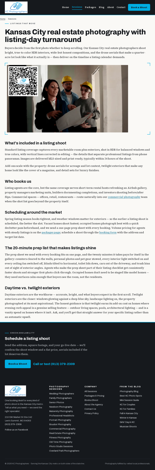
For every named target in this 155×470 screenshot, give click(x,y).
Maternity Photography (61, 411)
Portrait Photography (60, 420)
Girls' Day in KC (127, 422)
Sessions (77, 6)
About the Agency (93, 404)
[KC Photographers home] (16, 7)
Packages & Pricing (94, 396)
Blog (101, 7)
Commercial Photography (62, 429)
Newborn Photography (60, 407)
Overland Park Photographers (64, 451)
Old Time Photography (60, 442)
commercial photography (124, 197)
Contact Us (90, 409)
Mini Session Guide (129, 400)
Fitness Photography (60, 437)
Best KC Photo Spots (131, 396)
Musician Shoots (128, 426)
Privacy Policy (91, 413)
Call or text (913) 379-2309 (54, 364)
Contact (121, 7)
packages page (51, 232)
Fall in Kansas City (129, 413)
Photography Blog (129, 391)
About (110, 7)
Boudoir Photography (60, 424)
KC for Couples (127, 404)
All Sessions (90, 391)
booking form (108, 232)
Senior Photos (56, 402)
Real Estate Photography (62, 433)
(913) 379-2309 (13, 424)
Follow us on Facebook (16, 429)
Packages (90, 7)
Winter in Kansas (128, 418)
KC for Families (127, 409)
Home (65, 7)
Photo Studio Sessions (61, 446)
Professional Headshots (61, 415)
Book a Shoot (139, 7)
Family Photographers (60, 398)
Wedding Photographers (61, 393)
